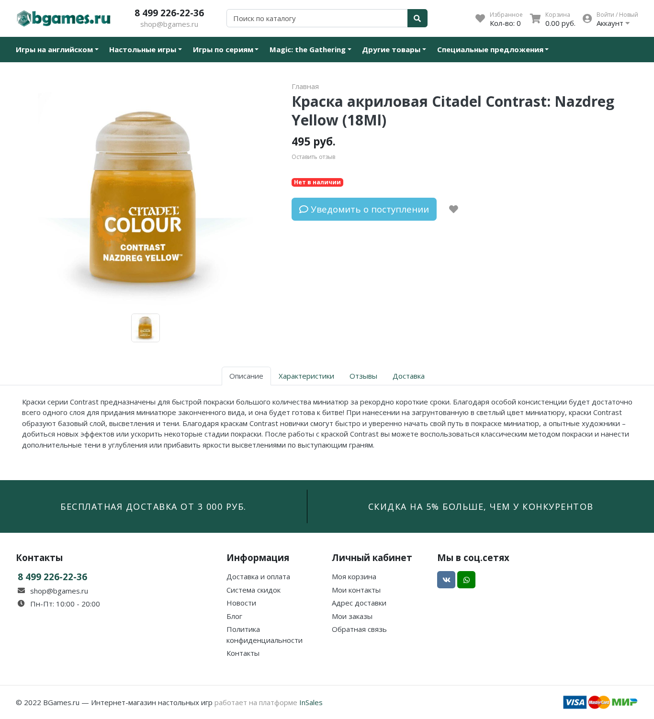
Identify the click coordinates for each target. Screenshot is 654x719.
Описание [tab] (246, 376)
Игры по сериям (223, 49)
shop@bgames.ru (169, 24)
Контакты (242, 653)
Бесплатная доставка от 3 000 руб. (153, 506)
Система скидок (253, 590)
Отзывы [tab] (363, 376)
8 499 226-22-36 (169, 13)
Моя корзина (354, 576)
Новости (241, 602)
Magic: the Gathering (308, 49)
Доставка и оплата (258, 576)
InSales (311, 702)
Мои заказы (352, 616)
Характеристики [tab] (306, 376)
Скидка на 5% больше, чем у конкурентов (481, 506)
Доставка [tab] (409, 376)
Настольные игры (142, 49)
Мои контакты (356, 590)
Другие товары (391, 49)
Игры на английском (54, 49)
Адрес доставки (359, 602)
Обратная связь (359, 629)
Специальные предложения (490, 49)
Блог (234, 616)
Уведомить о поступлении (368, 209)
